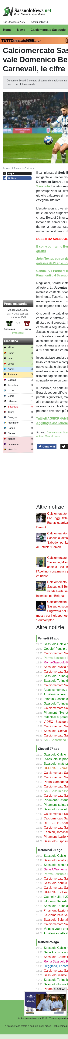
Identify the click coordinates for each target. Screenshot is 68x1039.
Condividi (48, 446)
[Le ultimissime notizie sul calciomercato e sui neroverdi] (27, 11)
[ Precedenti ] (18, 332)
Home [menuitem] (7, 29)
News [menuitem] (21, 29)
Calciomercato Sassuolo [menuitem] (48, 29)
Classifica (11, 341)
